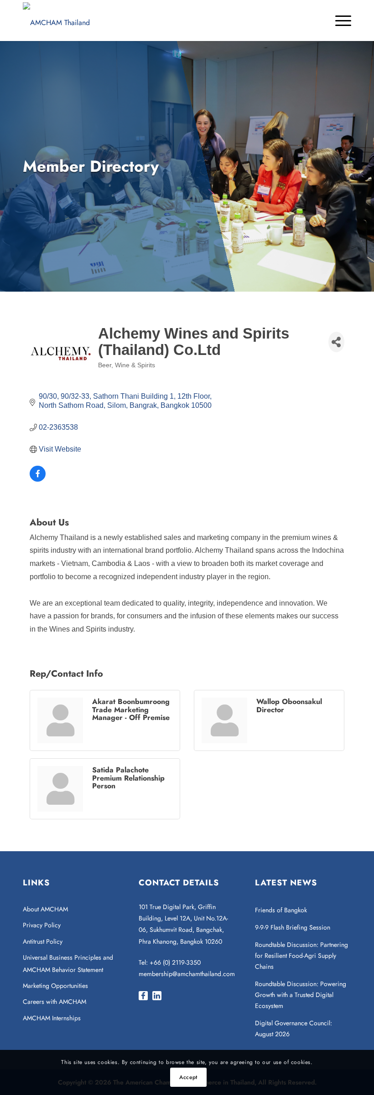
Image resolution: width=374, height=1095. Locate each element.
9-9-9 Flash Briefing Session (292, 927)
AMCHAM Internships (52, 1018)
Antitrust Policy (42, 941)
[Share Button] (336, 342)
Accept (188, 1077)
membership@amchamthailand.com (187, 973)
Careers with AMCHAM (54, 1001)
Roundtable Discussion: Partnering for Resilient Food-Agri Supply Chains (301, 955)
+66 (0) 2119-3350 (175, 962)
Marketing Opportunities (55, 985)
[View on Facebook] (38, 479)
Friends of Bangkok (281, 910)
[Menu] (338, 20)
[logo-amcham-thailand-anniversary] (56, 20)
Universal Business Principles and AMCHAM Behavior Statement (68, 963)
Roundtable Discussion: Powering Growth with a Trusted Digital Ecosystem (300, 994)
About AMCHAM (45, 909)
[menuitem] (338, 20)
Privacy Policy (42, 925)
